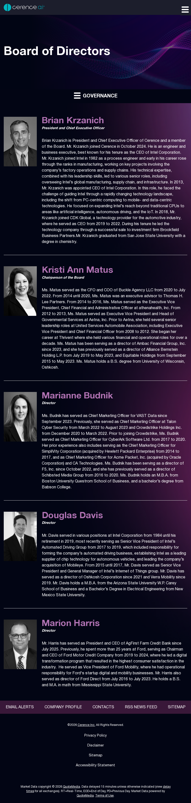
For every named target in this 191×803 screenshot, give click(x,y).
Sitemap (177, 707)
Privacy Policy (95, 735)
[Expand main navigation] (185, 9)
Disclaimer (95, 745)
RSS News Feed (141, 707)
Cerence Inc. (86, 725)
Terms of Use (104, 795)
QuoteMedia (71, 786)
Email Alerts (20, 707)
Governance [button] (99, 96)
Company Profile (63, 707)
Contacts (103, 707)
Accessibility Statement (95, 765)
